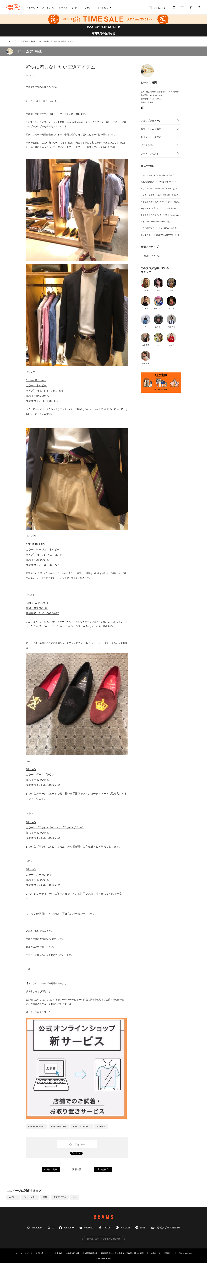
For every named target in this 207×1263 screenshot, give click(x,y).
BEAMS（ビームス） (13, 7)
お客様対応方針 (72, 1253)
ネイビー (13, 1197)
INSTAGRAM (143, 108)
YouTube (88, 1228)
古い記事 (102, 1169)
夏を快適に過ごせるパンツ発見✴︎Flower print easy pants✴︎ (161, 215)
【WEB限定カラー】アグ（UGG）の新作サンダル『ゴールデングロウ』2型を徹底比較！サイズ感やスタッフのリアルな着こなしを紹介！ (161, 228)
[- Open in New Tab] (161, 382)
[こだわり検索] (199, 7)
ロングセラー (30, 1197)
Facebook (69, 1228)
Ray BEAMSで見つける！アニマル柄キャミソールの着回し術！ (161, 208)
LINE (142, 1228)
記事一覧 (76, 1169)
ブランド (89, 7)
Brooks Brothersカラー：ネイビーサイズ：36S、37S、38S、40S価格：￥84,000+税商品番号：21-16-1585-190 (44, 390)
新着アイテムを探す (151, 128)
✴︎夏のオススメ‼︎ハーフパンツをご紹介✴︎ (158, 182)
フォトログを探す (150, 153)
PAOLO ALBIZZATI (81, 1126)
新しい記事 (52, 1169)
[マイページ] (175, 7)
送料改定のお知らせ (103, 33)
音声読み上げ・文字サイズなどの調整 (103, 1238)
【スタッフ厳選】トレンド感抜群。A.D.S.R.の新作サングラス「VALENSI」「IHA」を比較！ (161, 195)
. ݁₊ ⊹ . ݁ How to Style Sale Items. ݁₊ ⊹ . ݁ (157, 175)
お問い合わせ (41, 1253)
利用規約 (58, 1253)
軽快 (75, 1197)
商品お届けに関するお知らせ (103, 26)
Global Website (185, 1253)
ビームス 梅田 (30, 51)
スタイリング (48, 7)
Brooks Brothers (36, 1126)
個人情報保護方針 (90, 1253)
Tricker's (101, 1126)
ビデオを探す (147, 145)
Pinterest (125, 1228)
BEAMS (103, 1217)
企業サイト (156, 1253)
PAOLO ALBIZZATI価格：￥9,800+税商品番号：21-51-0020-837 (42, 608)
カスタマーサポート (24, 1253)
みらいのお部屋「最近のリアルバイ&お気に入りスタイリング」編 (161, 188)
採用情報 (168, 1253)
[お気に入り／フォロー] (183, 7)
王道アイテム (60, 1197)
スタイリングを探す (151, 137)
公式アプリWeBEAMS (169, 1228)
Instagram (37, 1228)
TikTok (106, 1228)
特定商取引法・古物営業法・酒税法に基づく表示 (122, 1253)
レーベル (63, 7)
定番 (45, 1197)
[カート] (191, 7)
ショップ (76, 7)
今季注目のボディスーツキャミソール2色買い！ (161, 202)
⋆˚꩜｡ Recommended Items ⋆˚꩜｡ (155, 221)
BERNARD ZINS (58, 1126)
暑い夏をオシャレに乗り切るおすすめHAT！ (160, 235)
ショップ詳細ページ (151, 120)
